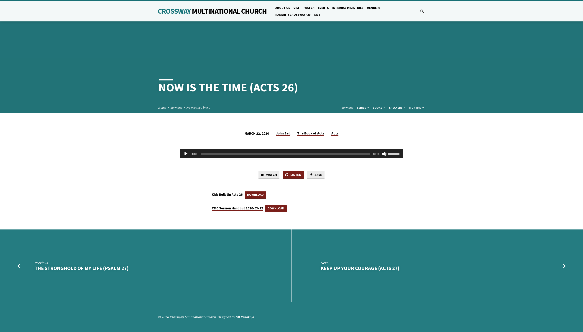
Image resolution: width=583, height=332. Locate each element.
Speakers (396, 107)
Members (374, 8)
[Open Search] (422, 11)
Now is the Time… (198, 108)
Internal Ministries (347, 8)
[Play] (186, 154)
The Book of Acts (310, 133)
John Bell (283, 133)
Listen (295, 174)
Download (255, 195)
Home (162, 108)
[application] (291, 153)
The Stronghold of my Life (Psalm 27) (81, 268)
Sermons (176, 108)
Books (378, 107)
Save (318, 174)
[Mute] (384, 154)
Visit (297, 8)
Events (323, 8)
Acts (334, 133)
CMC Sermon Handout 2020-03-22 (237, 208)
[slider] (394, 153)
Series (362, 107)
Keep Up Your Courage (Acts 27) (360, 268)
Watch (309, 8)
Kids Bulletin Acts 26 (227, 195)
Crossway (212, 11)
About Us (282, 8)
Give (317, 15)
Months (415, 107)
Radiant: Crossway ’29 (292, 15)
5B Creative (245, 317)
